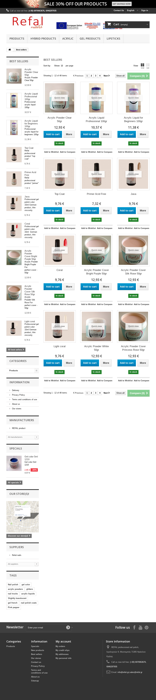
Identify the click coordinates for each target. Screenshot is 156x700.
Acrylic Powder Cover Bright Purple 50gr (31, 254)
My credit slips (62, 650)
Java (27, 196)
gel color (26, 584)
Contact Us (119, 10)
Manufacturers (21, 420)
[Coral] (14, 230)
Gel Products (90, 38)
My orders (60, 646)
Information (19, 382)
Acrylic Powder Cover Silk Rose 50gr (30, 290)
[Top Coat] (14, 154)
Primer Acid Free (96, 194)
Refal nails (16, 555)
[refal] (28, 22)
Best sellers (18, 61)
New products (37, 650)
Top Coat (29, 148)
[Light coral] (14, 328)
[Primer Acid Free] (14, 179)
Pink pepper (13, 607)
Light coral (30, 321)
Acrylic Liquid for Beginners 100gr (31, 123)
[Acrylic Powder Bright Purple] (14, 257)
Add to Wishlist (51, 152)
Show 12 (58, 66)
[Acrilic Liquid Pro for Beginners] (14, 127)
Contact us (36, 662)
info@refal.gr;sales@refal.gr (130, 672)
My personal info (63, 658)
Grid (142, 68)
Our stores (16, 408)
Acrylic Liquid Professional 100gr (31, 96)
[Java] (14, 203)
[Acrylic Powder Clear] (14, 76)
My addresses (62, 654)
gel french (12, 603)
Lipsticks (113, 38)
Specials (15, 448)
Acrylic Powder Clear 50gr (31, 72)
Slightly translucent (17, 598)
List (148, 68)
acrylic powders (15, 589)
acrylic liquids (28, 594)
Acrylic (67, 38)
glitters (29, 589)
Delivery (15, 390)
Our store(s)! (19, 494)
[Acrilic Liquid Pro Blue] (14, 100)
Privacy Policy (18, 395)
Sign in (144, 10)
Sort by (46, 66)
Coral (27, 223)
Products (16, 38)
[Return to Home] (9, 50)
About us (15, 404)
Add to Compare (67, 152)
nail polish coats (29, 603)
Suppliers (16, 547)
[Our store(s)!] (22, 516)
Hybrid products (43, 38)
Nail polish (13, 584)
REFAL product (18, 428)
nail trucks (13, 594)
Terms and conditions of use (24, 399)
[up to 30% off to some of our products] (78, 4)
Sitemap (35, 681)
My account (63, 641)
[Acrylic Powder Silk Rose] (14, 292)
